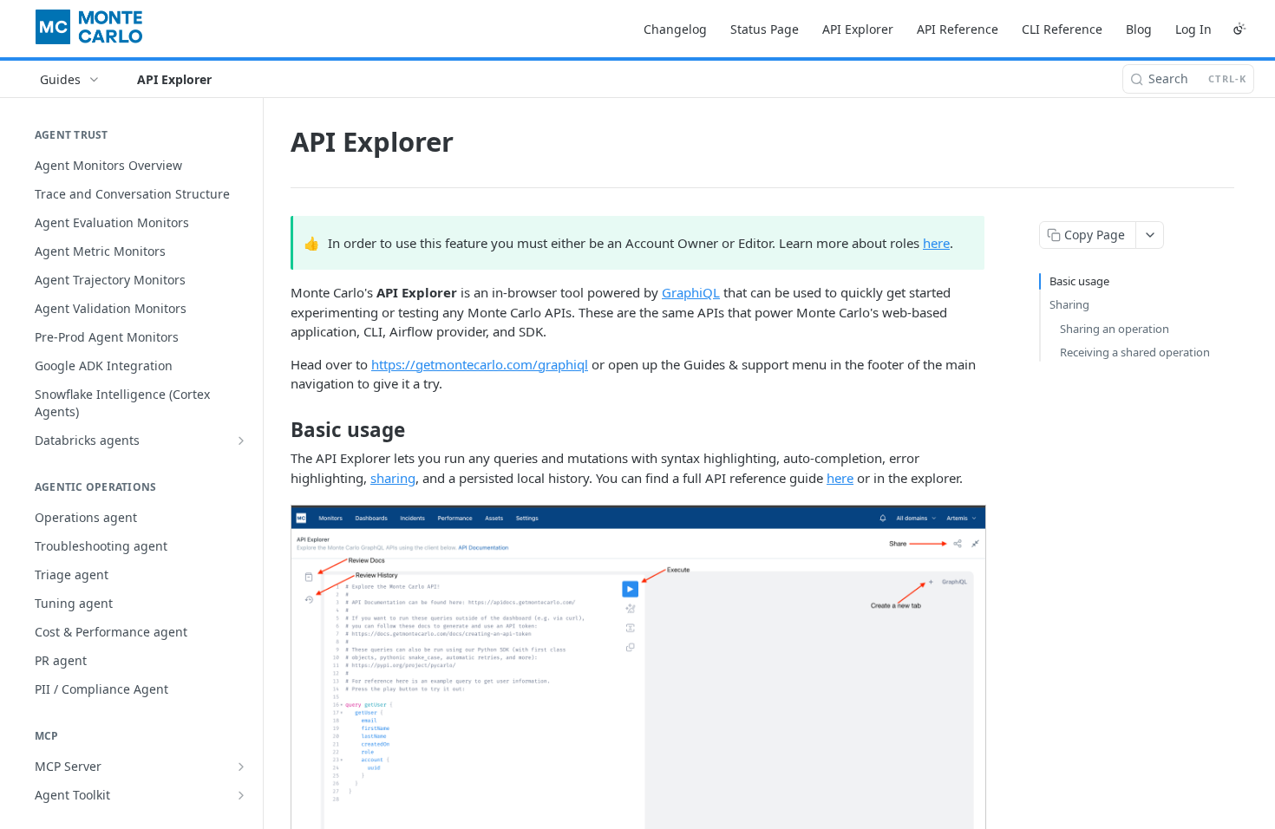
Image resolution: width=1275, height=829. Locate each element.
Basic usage (1079, 281)
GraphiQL (691, 292)
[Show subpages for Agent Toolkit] (241, 795)
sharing (392, 477)
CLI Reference (1062, 29)
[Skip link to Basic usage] (278, 430)
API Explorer (857, 29)
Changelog (675, 29)
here (936, 242)
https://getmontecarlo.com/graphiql (479, 364)
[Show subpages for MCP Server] (241, 767)
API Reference (957, 29)
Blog (1139, 29)
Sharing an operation (1114, 328)
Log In (1193, 29)
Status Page (764, 29)
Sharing (1069, 304)
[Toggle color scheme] (1239, 28)
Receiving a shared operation (1135, 352)
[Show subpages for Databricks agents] (241, 440)
